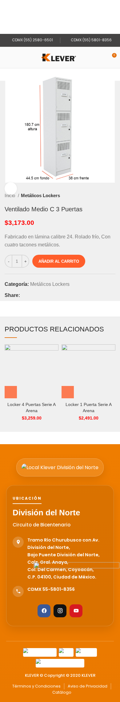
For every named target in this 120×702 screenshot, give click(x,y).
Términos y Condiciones (36, 686)
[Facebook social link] (25, 295)
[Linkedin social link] (46, 295)
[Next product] (112, 196)
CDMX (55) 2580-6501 (32, 40)
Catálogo (61, 692)
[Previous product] (100, 196)
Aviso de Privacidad (87, 686)
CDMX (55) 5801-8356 (91, 40)
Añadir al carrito (58, 261)
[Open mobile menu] (7, 57)
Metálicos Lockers (40, 195)
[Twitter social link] (32, 295)
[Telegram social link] (53, 295)
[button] (11, 392)
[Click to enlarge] (11, 188)
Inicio (10, 195)
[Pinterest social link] (39, 295)
